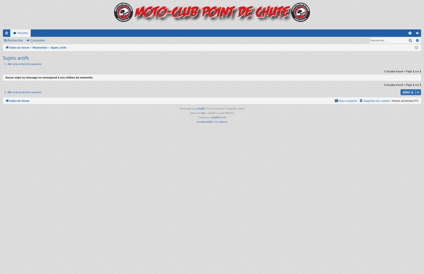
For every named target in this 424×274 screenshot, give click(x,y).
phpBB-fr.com (218, 117)
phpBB (201, 108)
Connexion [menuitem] (418, 34)
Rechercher (15, 40)
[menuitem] (410, 33)
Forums (23, 33)
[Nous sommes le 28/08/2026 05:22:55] (416, 48)
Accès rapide (7, 34)
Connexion (37, 40)
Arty (203, 113)
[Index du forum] (212, 14)
